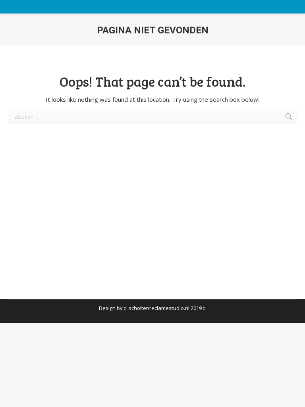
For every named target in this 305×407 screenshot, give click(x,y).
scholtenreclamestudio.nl (159, 308)
